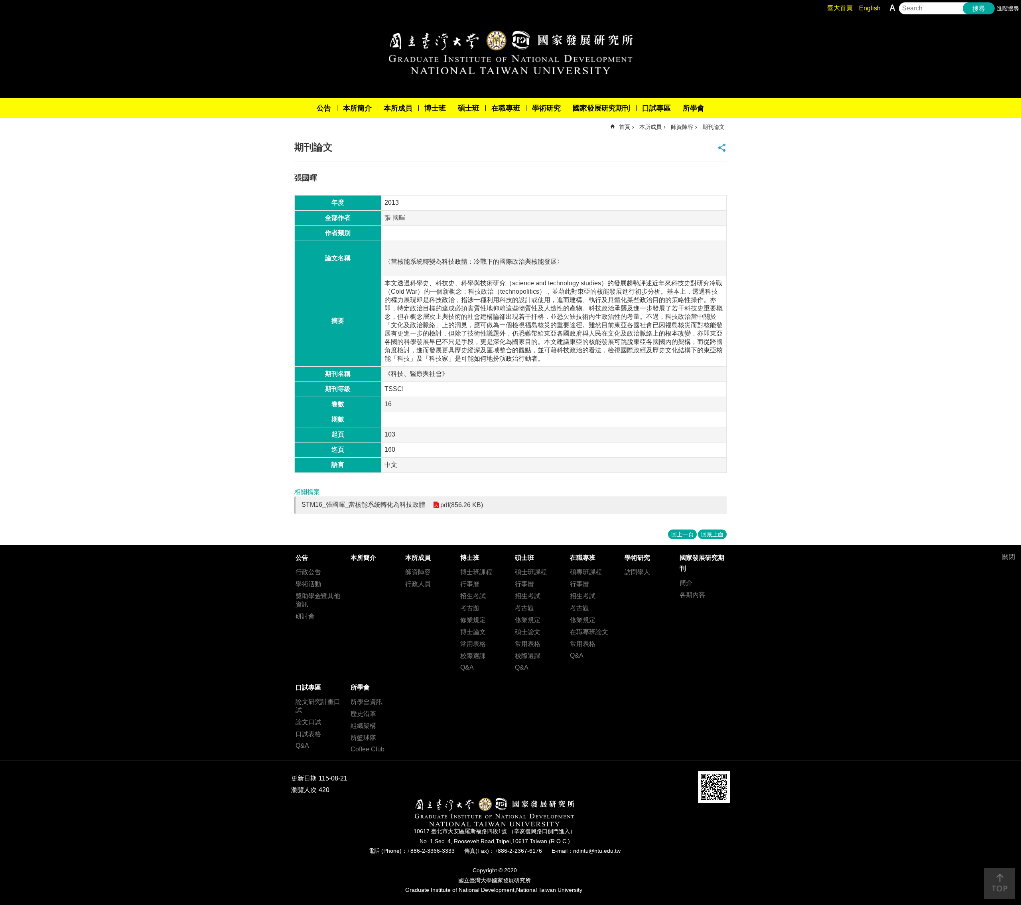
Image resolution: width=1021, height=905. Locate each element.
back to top (999, 883)
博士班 (435, 108)
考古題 (469, 608)
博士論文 (473, 631)
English (870, 8)
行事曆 (469, 584)
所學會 (693, 108)
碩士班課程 (531, 572)
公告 (324, 108)
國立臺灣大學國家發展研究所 (510, 52)
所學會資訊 (366, 701)
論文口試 (308, 722)
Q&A (467, 667)
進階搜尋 (1008, 8)
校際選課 (473, 655)
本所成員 (398, 108)
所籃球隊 (363, 737)
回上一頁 (682, 534)
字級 (892, 8)
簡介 (686, 582)
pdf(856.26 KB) (461, 505)
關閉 (1008, 556)
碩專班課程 (586, 572)
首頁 (624, 127)
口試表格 (308, 734)
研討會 (305, 616)
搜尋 (978, 8)
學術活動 (308, 584)
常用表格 (473, 643)
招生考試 (473, 596)
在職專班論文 (589, 631)
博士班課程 (476, 572)
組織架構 (363, 725)
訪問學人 (637, 572)
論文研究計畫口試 (318, 705)
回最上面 (712, 534)
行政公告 (308, 572)
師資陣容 (682, 127)
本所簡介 (357, 108)
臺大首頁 (840, 7)
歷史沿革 (363, 713)
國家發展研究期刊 (601, 108)
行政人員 (418, 584)
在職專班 (505, 108)
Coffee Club (367, 749)
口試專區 (656, 108)
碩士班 (468, 108)
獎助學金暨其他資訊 (318, 600)
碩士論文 (527, 631)
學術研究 (546, 108)
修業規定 (473, 620)
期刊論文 (713, 127)
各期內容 (692, 594)
